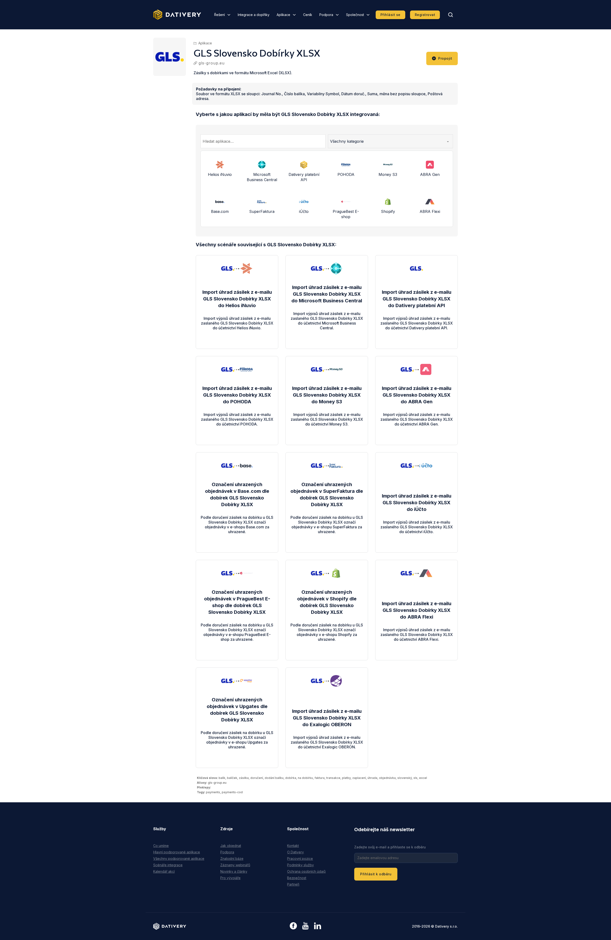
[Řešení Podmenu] (229, 14)
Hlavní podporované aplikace (176, 852)
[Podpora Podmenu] (337, 14)
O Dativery (295, 852)
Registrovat (425, 15)
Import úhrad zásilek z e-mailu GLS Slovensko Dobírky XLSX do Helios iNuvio (237, 298)
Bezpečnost (296, 878)
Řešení (219, 15)
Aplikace (283, 15)
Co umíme (161, 846)
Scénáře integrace (168, 865)
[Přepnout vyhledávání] (450, 15)
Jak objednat (230, 846)
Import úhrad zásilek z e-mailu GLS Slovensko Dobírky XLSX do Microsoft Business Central (326, 294)
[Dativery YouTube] (305, 926)
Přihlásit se (390, 15)
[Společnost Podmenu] (368, 14)
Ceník (307, 15)
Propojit (445, 58)
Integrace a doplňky (253, 15)
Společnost (355, 15)
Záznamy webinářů (235, 865)
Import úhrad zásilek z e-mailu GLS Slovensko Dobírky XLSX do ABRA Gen (416, 394)
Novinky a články (233, 871)
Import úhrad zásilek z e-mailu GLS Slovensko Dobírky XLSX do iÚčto (416, 502)
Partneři (293, 884)
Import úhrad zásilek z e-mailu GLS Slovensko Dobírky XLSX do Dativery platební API (416, 298)
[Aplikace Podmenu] (294, 14)
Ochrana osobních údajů (306, 871)
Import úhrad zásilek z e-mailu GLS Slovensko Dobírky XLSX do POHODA (237, 394)
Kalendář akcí (164, 871)
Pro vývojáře (230, 878)
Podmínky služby (300, 865)
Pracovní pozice (300, 858)
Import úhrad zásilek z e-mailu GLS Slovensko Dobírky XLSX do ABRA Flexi (416, 610)
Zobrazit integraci (237, 332)
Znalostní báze (231, 858)
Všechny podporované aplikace (178, 858)
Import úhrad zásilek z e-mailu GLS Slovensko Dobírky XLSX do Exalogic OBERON (327, 717)
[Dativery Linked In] (317, 926)
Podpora (326, 15)
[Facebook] (293, 926)
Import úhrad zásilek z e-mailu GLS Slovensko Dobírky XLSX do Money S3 (327, 394)
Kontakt (293, 846)
